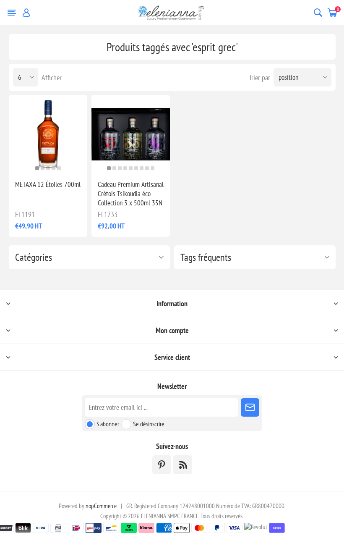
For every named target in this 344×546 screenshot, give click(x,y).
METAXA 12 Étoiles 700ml (48, 184)
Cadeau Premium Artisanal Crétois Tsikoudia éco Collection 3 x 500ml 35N (131, 193)
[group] (48, 134)
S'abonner (107, 424)
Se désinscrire (148, 424)
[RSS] (182, 464)
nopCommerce (101, 506)
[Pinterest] (161, 464)
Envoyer (250, 407)
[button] (37, 168)
